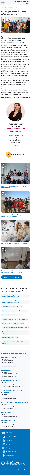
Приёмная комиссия (8, 357)
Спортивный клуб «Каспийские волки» (12, 315)
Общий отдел (6, 412)
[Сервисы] (23, 3)
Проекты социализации (18, 323)
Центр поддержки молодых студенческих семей (15, 327)
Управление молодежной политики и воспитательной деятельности (12, 301)
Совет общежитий (23, 319)
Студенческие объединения (9, 310)
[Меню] (27, 3)
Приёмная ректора (8, 420)
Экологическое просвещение (10, 337)
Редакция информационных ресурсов (14, 402)
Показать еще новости (11, 277)
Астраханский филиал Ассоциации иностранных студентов (15, 332)
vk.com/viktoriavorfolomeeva (15, 132)
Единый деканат (7, 370)
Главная (3, 7)
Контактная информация (13, 353)
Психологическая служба (9, 319)
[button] (1, 472)
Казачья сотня (6, 323)
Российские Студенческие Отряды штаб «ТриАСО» (13, 342)
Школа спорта (23, 310)
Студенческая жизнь (10, 7)
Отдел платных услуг (9, 380)
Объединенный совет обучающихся (12, 306)
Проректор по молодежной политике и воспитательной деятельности (12, 295)
